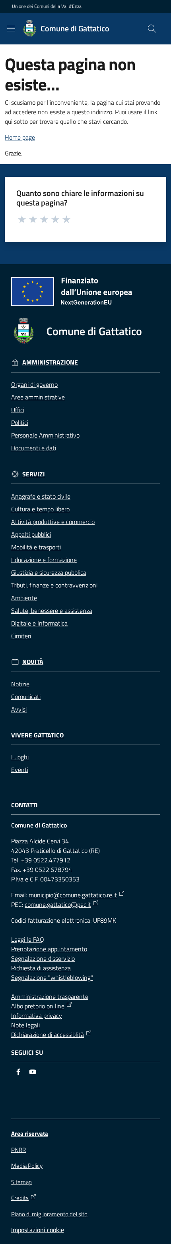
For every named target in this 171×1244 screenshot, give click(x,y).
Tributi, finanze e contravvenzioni (54, 585)
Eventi (19, 769)
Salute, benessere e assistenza (51, 610)
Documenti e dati (33, 448)
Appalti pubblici (31, 534)
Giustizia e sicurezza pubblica (48, 572)
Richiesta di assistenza (41, 968)
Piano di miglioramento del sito (49, 1214)
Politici (19, 422)
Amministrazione (50, 362)
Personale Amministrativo (45, 435)
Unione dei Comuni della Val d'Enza (47, 6)
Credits (20, 1198)
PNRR (18, 1149)
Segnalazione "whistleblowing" (52, 977)
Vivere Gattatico (37, 735)
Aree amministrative (38, 397)
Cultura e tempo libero (40, 509)
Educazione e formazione (44, 559)
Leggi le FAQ (27, 939)
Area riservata (29, 1133)
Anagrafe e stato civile (40, 496)
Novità (32, 662)
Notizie (20, 684)
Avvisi (19, 709)
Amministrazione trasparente (49, 996)
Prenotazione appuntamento (49, 949)
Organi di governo (34, 384)
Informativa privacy (36, 1015)
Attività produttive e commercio (53, 521)
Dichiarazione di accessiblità (47, 1034)
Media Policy (27, 1165)
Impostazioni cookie (37, 1229)
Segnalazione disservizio (43, 958)
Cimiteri (21, 636)
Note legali (25, 1025)
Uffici (17, 410)
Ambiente (24, 598)
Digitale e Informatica (39, 623)
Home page (20, 137)
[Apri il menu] (11, 28)
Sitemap (21, 1181)
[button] (152, 28)
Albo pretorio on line (37, 1006)
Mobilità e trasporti (36, 547)
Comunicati (26, 696)
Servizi (33, 474)
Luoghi (20, 757)
